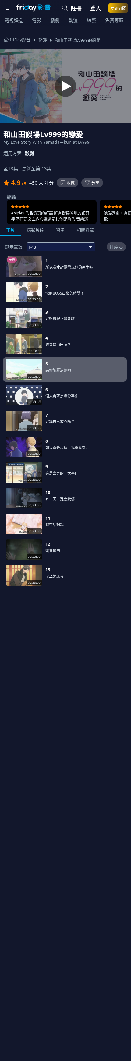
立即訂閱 (118, 8)
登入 (95, 8)
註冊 (76, 8)
